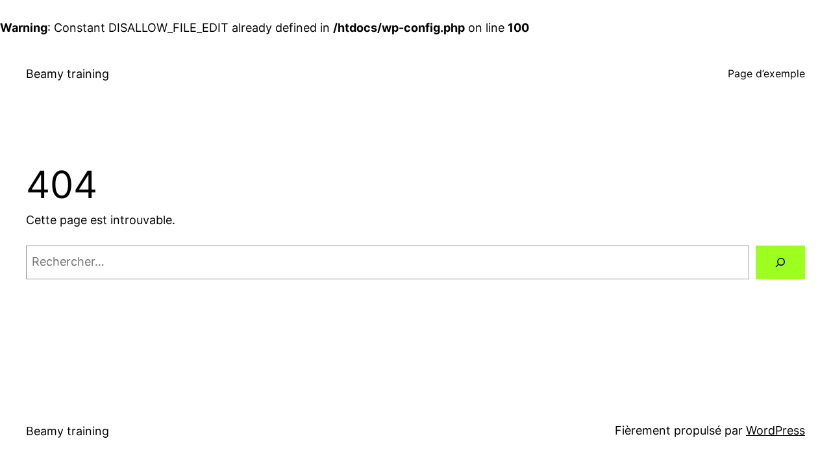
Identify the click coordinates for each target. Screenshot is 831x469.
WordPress (775, 430)
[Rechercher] (780, 262)
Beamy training (67, 74)
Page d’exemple (766, 73)
